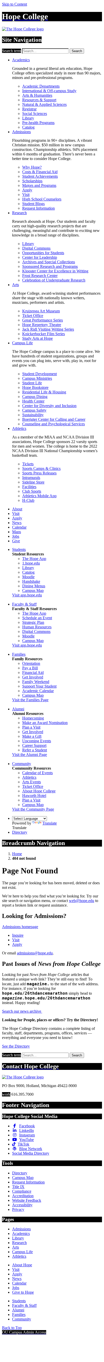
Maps (16, 532)
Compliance (21, 1191)
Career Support (34, 745)
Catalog (28, 127)
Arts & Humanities (37, 95)
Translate (49, 823)
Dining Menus (33, 586)
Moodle (28, 577)
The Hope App (34, 558)
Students (19, 549)
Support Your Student (39, 686)
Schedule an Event (37, 618)
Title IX (18, 1187)
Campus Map (33, 590)
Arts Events (31, 782)
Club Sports (31, 491)
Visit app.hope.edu (27, 595)
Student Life (32, 383)
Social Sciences (34, 113)
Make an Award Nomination (45, 722)
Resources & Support (39, 100)
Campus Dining (34, 396)
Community (21, 764)
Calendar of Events (37, 773)
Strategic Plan (33, 622)
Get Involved (32, 677)
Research (19, 213)
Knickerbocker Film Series (43, 334)
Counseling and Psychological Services (53, 424)
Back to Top (12, 1328)
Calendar (19, 527)
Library (28, 118)
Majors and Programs (39, 185)
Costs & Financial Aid (40, 172)
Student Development (39, 374)
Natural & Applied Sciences (44, 104)
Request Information (38, 208)
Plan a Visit (31, 727)
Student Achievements (40, 176)
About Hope (22, 1265)
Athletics (19, 428)
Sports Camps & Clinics (41, 468)
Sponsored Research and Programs (50, 266)
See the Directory (16, 1046)
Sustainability (33, 415)
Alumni (18, 709)
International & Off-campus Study (49, 91)
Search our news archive (22, 1011)
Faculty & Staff (24, 604)
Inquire (17, 935)
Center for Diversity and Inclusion (49, 406)
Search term (11, 51)
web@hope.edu (81, 900)
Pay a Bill (30, 668)
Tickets (28, 464)
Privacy (18, 1209)
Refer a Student (34, 750)
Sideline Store (33, 482)
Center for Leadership (39, 257)
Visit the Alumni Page (29, 754)
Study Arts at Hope (37, 338)
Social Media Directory (30, 1153)
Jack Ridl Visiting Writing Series (48, 329)
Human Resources (36, 627)
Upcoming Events (36, 741)
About (17, 509)
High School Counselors (41, 199)
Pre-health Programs (38, 123)
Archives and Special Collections (48, 262)
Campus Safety (34, 410)
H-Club (28, 500)
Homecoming (33, 718)
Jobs (15, 536)
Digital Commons (36, 248)
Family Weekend (35, 681)
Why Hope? (32, 167)
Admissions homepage (20, 927)
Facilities (29, 487)
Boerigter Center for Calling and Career (53, 419)
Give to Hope (23, 1292)
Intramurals (31, 477)
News (16, 522)
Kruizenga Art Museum (41, 311)
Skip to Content (14, 4)
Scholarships (32, 181)
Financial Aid (33, 672)
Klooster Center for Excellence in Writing (55, 271)
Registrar (29, 109)
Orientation (31, 663)
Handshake (31, 581)
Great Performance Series (42, 320)
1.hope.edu (31, 563)
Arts (15, 285)
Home (17, 854)
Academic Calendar (38, 691)
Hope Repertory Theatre (41, 325)
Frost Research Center (40, 275)
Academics (21, 60)
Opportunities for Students (43, 253)
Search (77, 51)
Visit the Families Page (30, 700)
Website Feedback (26, 1200)
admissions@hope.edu (35, 953)
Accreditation (23, 1196)
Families (18, 654)
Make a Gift (31, 736)
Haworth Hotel (34, 795)
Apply (27, 190)
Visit (26, 194)
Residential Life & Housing (44, 392)
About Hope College (39, 791)
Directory (19, 832)
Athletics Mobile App (39, 496)
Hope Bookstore (35, 387)
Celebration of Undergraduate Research (53, 280)
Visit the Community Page (33, 809)
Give (16, 541)
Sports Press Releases (39, 473)
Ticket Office (32, 315)
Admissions (21, 132)
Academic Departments (41, 86)
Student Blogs (33, 204)
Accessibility (22, 1205)
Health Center (33, 401)
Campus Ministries (37, 378)
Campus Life (22, 343)
